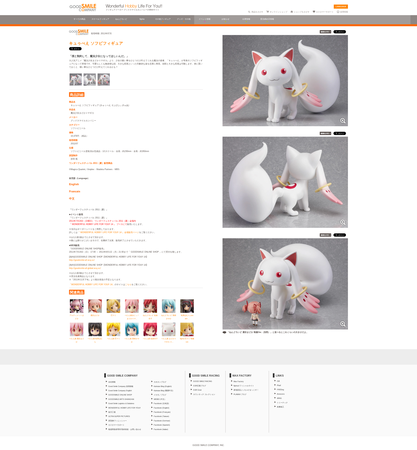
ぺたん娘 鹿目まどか (76, 340)
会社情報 (111, 382)
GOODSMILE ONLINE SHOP (120, 395)
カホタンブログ (160, 382)
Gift (278, 381)
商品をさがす (257, 12)
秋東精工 (280, 407)
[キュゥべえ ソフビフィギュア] (285, 124)
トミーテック (282, 403)
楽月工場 (111, 412)
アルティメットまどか (77, 317)
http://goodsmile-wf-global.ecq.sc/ (85, 268)
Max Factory (239, 381)
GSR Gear (197, 390)
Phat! (279, 385)
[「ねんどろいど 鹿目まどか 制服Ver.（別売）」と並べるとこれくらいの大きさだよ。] (285, 328)
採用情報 (344, 12)
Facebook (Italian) (161, 429)
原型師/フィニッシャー (117, 421)
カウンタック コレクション (204, 394)
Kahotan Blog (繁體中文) (163, 391)
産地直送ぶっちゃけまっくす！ (246, 390)
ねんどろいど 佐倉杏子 (150, 317)
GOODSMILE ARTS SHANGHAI (121, 399)
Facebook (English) (161, 408)
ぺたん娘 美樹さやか (131, 340)
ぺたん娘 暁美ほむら (95, 340)
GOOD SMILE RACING (202, 381)
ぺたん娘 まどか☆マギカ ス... (168, 340)
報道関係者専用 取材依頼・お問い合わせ (124, 429)
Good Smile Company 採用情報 (120, 386)
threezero (281, 394)
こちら (128, 284)
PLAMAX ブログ (240, 394)
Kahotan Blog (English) (163, 386)
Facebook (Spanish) (162, 425)
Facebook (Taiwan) (161, 416)
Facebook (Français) (162, 412)
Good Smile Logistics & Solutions (121, 403)
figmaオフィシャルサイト (244, 386)
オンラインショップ (278, 12)
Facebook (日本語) (161, 403)
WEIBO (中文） (160, 399)
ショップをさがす (301, 12)
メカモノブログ (160, 395)
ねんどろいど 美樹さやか (168, 317)
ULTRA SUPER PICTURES (119, 416)
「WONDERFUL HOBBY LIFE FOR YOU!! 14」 (92, 284)
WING (279, 398)
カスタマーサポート (325, 12)
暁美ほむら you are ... (187, 317)
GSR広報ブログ (199, 386)
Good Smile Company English (120, 391)
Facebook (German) (162, 421)
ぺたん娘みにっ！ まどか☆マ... (132, 317)
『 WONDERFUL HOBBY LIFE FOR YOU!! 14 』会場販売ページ (108, 232)
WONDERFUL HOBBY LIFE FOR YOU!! (124, 408)
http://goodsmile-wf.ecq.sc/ (82, 260)
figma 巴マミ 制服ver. (187, 340)
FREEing (280, 390)
